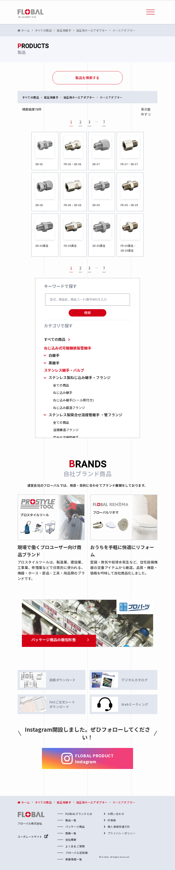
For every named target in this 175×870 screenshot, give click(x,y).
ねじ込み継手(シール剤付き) (73, 400)
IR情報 (112, 820)
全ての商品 (61, 385)
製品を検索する (87, 77)
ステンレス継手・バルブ (64, 370)
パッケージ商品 (75, 826)
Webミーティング (134, 704)
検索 (87, 312)
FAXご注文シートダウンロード (62, 704)
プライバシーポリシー (122, 833)
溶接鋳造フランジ (66, 430)
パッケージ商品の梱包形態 (53, 639)
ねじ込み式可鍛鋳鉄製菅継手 (67, 348)
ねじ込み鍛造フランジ (69, 408)
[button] (150, 12)
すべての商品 (54, 339)
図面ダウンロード (62, 680)
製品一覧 (71, 820)
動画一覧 (71, 833)
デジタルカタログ (134, 680)
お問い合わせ (116, 814)
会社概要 (71, 839)
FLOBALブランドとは (79, 814)
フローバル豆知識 (76, 852)
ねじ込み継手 (62, 392)
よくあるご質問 (75, 846)
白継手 (54, 355)
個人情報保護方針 (119, 826)
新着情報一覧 (73, 859)
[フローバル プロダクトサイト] (31, 14)
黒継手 (54, 363)
